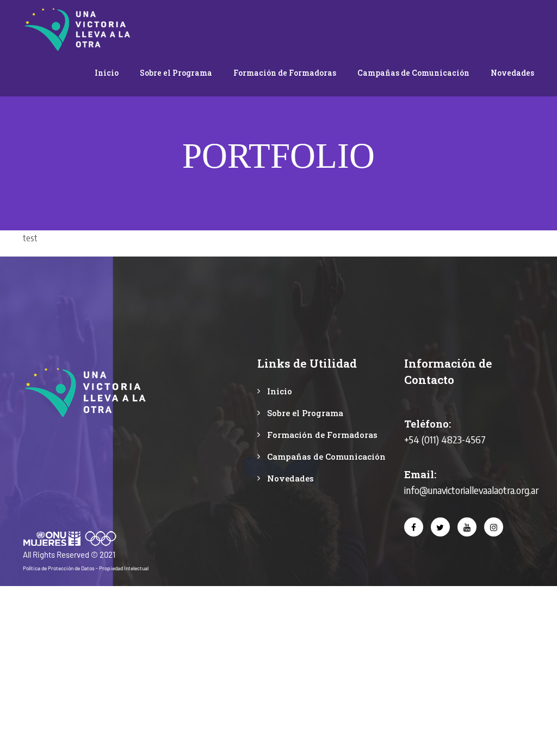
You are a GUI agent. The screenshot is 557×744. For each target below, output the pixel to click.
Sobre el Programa (176, 73)
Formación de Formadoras (284, 73)
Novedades (512, 73)
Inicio (107, 73)
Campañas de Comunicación (413, 73)
